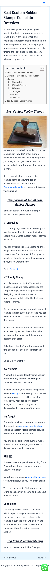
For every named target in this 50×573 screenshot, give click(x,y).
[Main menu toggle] (44, 3)
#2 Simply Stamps (19, 85)
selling (15, 393)
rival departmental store (30, 426)
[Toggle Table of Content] (41, 68)
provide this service (36, 477)
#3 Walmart (16, 88)
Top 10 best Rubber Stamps (19, 101)
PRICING (14, 94)
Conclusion (15, 98)
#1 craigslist (16, 82)
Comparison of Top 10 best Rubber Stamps (23, 77)
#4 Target (15, 91)
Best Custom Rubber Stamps (20, 72)
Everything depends (13, 187)
